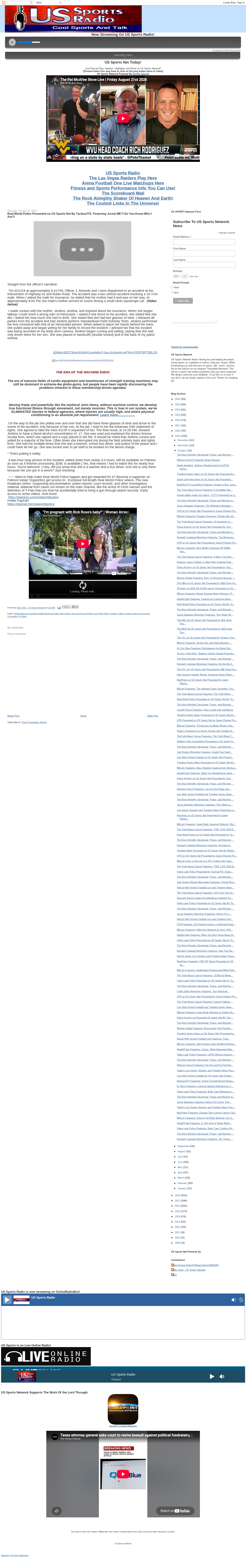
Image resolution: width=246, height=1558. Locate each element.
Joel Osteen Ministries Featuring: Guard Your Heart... (204, 752)
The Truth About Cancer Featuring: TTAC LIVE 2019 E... (206, 829)
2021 (178, 425)
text (176, 292)
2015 (178, 1211)
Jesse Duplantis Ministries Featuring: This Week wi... (204, 804)
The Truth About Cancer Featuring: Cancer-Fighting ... (205, 1001)
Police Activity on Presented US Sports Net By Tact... (205, 1017)
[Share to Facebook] (73, 607)
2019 (178, 436)
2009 (178, 1243)
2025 (178, 404)
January (182, 1188)
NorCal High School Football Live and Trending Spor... (205, 919)
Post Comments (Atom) (34, 722)
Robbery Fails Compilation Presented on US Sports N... (206, 741)
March (181, 1177)
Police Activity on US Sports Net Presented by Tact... (205, 527)
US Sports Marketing (19, 1555)
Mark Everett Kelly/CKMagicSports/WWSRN (195, 1265)
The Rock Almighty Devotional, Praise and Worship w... (205, 500)
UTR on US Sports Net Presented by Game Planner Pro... (207, 511)
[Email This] (63, 607)
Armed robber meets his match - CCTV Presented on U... (207, 495)
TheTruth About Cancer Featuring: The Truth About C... (205, 736)
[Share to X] (70, 607)
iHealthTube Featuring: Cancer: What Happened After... (205, 1049)
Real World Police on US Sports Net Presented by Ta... (205, 834)
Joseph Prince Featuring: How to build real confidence (205, 710)
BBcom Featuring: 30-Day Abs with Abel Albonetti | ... (204, 643)
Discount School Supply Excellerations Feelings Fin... (205, 898)
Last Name (179, 259)
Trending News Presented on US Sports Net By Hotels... (206, 850)
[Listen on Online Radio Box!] (241, 1300)
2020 (178, 430)
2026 (178, 399)
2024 (178, 409)
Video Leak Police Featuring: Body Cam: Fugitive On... (205, 1128)
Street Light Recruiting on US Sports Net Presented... (205, 479)
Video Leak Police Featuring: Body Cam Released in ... (205, 1091)
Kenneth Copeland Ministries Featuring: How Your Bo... (205, 951)
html (176, 287)
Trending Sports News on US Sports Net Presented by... (206, 474)
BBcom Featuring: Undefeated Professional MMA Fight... (206, 970)
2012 (178, 1227)
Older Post (152, 715)
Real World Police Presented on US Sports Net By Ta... (206, 604)
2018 (178, 1195)
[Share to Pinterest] (77, 607)
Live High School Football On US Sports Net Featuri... (205, 1075)
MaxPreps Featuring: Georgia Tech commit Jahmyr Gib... (207, 1112)
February (182, 1183)
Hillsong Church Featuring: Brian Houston (198, 460)
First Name (179, 248)
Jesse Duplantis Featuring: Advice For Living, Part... (204, 1102)
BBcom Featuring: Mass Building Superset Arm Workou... (207, 768)
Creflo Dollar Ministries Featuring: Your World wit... (203, 991)
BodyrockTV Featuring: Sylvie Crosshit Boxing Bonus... (206, 1081)
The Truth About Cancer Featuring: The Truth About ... (205, 694)
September (184, 1146)
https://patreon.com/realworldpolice (33, 497)
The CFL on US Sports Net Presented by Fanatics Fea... (206, 637)
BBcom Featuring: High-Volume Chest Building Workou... (206, 1044)
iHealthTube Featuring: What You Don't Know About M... (206, 935)
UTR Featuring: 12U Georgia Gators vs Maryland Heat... (206, 924)
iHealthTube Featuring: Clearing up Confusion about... (205, 599)
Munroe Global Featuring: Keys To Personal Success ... (206, 578)
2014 (178, 1216)
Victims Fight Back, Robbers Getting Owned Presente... (206, 653)
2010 (178, 1237)
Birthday (177, 271)
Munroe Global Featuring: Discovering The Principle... (205, 1028)
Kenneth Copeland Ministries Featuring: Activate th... (204, 845)
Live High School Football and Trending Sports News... (205, 794)
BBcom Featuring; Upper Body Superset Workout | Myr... (206, 824)
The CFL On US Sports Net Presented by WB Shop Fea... (207, 669)
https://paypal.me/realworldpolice (31, 504)
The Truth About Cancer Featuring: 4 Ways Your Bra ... (205, 557)
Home (83, 715)
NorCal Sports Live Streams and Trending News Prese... (206, 956)
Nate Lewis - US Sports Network (189, 1270)
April (180, 1172)
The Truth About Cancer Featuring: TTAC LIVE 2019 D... (206, 866)
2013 (178, 1221)
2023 (178, 415)
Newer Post (13, 715)
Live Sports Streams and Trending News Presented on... (206, 810)
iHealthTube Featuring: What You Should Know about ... (206, 773)
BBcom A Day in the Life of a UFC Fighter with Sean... (205, 861)
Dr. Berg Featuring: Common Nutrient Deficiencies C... (205, 1086)
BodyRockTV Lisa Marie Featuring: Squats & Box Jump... (207, 484)
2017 (178, 1200)
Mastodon (5, 1555)
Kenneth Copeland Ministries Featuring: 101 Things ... (205, 1139)
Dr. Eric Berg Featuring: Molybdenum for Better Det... (204, 648)
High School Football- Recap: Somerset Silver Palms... (205, 674)
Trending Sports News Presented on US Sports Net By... (206, 715)
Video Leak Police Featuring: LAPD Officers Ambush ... (206, 1054)
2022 (178, 420)
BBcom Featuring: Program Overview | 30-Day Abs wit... (206, 516)
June (180, 1162)
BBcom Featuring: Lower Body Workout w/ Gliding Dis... (206, 1012)
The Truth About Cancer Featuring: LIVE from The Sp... (206, 892)
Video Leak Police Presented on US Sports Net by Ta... (206, 940)
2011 (178, 1232)
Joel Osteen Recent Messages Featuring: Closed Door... (206, 882)
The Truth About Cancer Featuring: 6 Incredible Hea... (205, 490)
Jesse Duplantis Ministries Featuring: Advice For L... (204, 914)
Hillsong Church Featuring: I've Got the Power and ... (204, 789)
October (182, 450)
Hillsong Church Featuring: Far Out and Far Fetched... (205, 1065)
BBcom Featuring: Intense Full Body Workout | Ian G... (205, 1118)
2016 (178, 1206)
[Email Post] (58, 608)
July (180, 1156)
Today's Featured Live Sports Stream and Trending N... (205, 731)
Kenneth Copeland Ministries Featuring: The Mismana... (206, 537)
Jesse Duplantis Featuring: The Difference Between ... (205, 505)
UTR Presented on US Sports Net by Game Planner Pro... (207, 720)
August (182, 1151)
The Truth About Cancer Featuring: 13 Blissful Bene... (205, 975)
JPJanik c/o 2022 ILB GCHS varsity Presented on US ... (206, 588)
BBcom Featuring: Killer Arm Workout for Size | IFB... (205, 929)
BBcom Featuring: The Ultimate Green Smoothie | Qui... (206, 688)
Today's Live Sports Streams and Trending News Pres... (206, 1070)
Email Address (182, 237)
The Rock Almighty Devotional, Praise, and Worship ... (205, 454)
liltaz (174, 1274)
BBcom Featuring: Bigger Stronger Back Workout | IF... (205, 593)
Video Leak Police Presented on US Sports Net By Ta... (206, 903)
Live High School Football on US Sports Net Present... (205, 757)
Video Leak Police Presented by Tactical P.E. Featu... (205, 871)
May (180, 1167)
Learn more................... (117, 415)
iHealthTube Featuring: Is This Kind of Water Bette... (204, 1123)
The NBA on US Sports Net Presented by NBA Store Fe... (207, 583)
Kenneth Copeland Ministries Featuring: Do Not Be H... (205, 664)
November (183, 445)
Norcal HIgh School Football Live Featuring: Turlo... (203, 1038)
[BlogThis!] (67, 607)
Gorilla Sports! (141, 74)
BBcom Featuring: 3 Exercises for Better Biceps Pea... (205, 725)
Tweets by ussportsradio (184, 347)
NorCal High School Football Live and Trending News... (205, 887)
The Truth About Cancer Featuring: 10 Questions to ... (205, 521)
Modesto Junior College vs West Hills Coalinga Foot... (205, 562)
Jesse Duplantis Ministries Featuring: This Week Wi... (205, 614)
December (183, 440)
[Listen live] (7, 1299)
